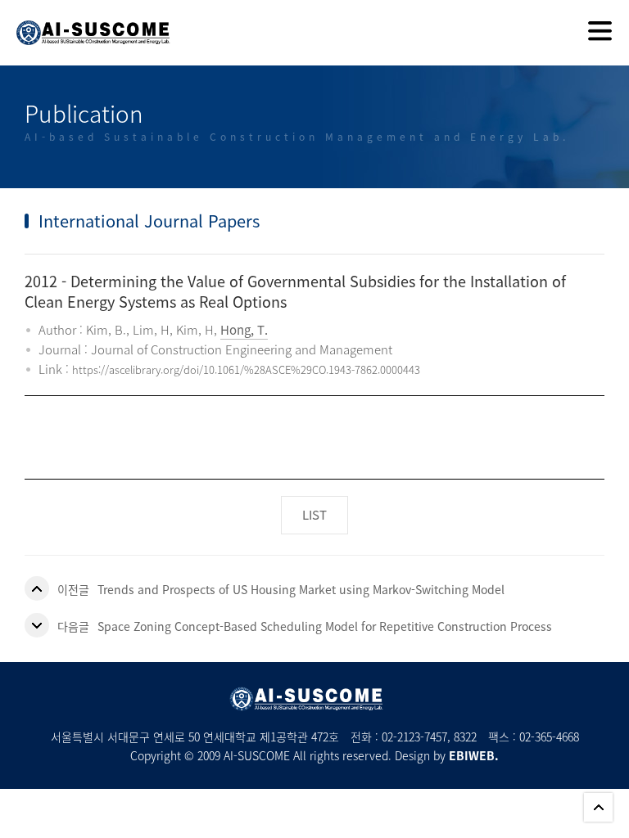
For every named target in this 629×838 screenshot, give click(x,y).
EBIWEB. (474, 755)
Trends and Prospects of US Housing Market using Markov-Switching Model (301, 589)
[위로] (598, 807)
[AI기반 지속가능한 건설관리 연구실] (85, 22)
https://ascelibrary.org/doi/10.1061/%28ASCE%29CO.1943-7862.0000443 (246, 369)
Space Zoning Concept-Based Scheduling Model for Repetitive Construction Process (324, 626)
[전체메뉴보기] (600, 32)
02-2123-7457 (414, 736)
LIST (314, 515)
